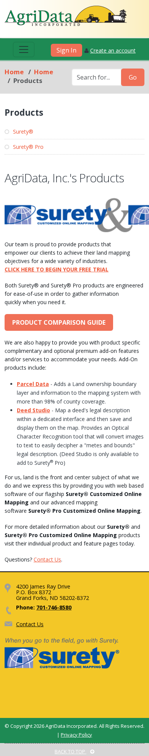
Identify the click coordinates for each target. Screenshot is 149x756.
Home (14, 71)
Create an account (113, 50)
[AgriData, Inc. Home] (66, 16)
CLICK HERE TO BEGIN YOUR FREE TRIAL (57, 269)
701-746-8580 (53, 607)
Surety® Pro (27, 146)
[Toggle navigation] (23, 49)
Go (133, 77)
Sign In (66, 50)
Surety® (22, 131)
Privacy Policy (76, 734)
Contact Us (47, 559)
